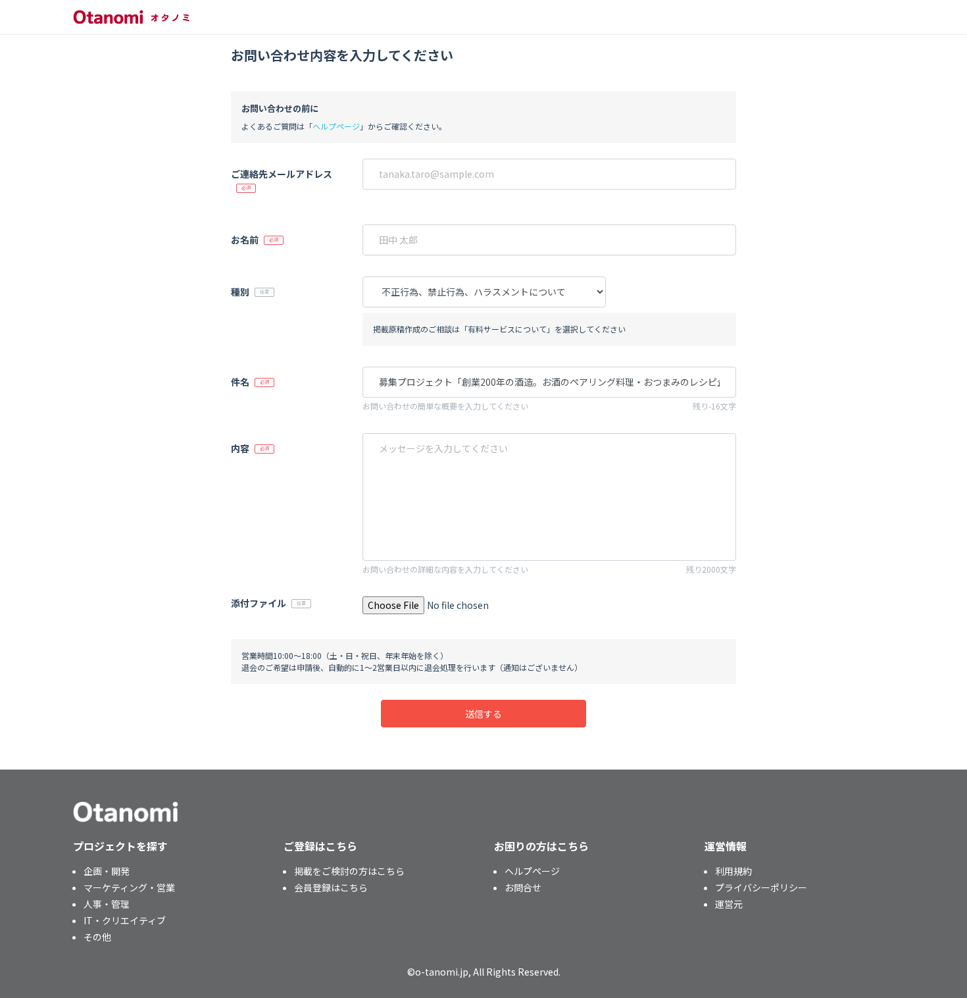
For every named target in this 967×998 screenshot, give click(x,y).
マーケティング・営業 (129, 887)
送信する (483, 713)
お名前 (245, 239)
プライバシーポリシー (761, 887)
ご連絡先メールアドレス (281, 173)
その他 (97, 936)
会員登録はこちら (331, 887)
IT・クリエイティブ (125, 920)
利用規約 (733, 871)
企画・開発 (107, 871)
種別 (240, 291)
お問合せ (523, 887)
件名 (240, 381)
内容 (240, 448)
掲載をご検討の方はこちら (349, 871)
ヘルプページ (336, 126)
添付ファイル (258, 603)
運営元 (729, 903)
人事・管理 (107, 903)
